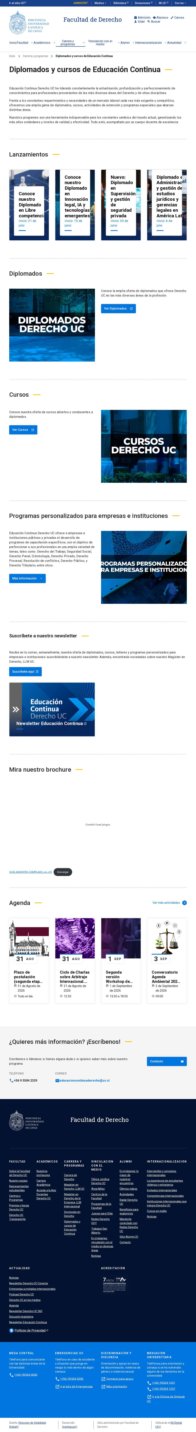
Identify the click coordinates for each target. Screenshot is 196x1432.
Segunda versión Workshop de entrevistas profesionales (118, 977)
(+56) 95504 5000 (71, 1378)
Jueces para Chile (102, 1213)
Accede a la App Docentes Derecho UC (46, 1194)
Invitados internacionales (162, 1190)
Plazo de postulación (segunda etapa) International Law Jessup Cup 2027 (28, 977)
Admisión (80, 3)
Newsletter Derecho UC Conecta (28, 1283)
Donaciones (143, 3)
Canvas (177, 17)
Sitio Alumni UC (129, 1236)
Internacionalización (151, 42)
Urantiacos (68, 1426)
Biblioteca (120, 3)
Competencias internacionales (165, 1195)
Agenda (14, 1305)
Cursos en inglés (157, 1211)
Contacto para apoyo (120, 1378)
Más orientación (116, 1386)
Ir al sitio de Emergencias (76, 1386)
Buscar (153, 21)
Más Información (27, 578)
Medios (101, 3)
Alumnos (160, 17)
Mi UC (163, 3)
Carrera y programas (73, 43)
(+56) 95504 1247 (163, 1389)
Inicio (13, 42)
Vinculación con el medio (104, 43)
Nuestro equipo (18, 1180)
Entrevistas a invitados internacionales (32, 1288)
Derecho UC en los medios (25, 1300)
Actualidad (177, 42)
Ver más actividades (169, 903)
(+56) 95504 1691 (163, 1382)
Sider (139, 21)
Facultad (25, 42)
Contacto (167, 1061)
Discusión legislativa (21, 1316)
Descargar (63, 872)
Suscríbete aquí (25, 671)
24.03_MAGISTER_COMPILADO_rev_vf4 (30, 872)
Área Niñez (98, 1188)
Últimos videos (128, 1188)
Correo (181, 3)
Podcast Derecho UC (21, 1294)
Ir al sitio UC (16, 3)
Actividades (127, 1194)
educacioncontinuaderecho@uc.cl (84, 1080)
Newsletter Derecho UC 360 (25, 1311)
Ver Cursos (23, 430)
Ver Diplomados (118, 308)
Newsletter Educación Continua (28, 1322)
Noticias (96, 1255)
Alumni (128, 42)
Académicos (45, 42)
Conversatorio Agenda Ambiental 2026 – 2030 (166, 977)
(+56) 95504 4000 (26, 1374)
